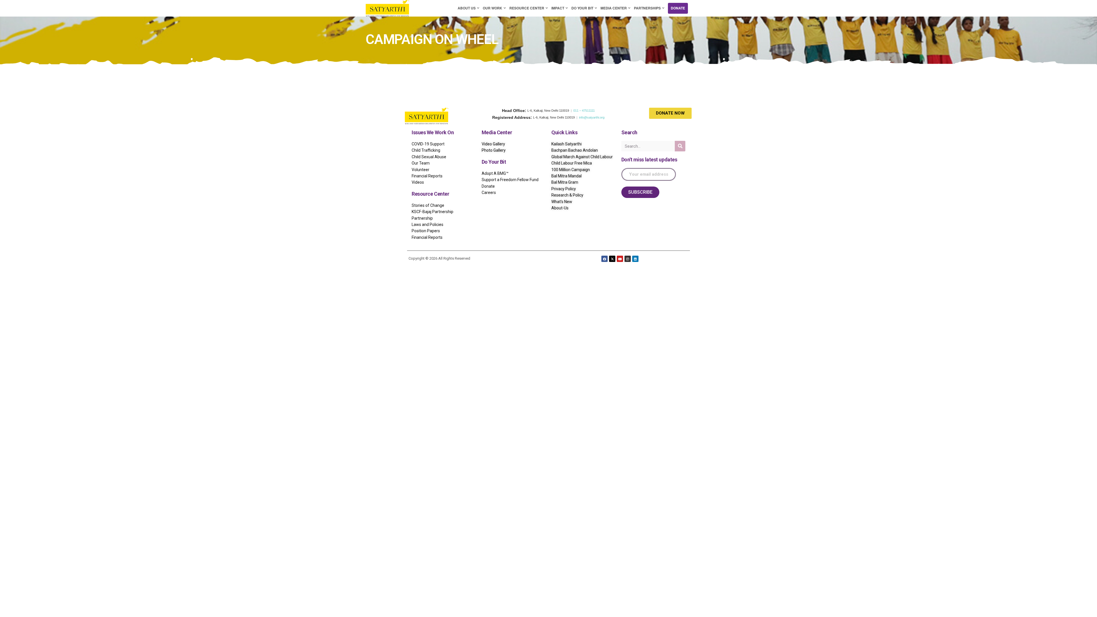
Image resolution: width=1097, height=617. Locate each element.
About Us (467, 8)
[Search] (680, 146)
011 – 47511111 (584, 110)
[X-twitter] (612, 259)
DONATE (678, 8)
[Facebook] (604, 259)
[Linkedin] (635, 259)
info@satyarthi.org (591, 117)
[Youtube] (620, 259)
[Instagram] (627, 259)
